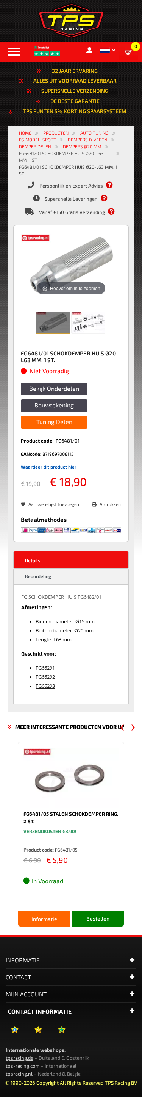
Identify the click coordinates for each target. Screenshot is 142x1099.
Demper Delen (35, 146)
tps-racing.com (22, 1066)
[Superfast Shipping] (108, 198)
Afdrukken (110, 504)
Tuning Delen (54, 421)
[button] (107, 50)
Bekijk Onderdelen (54, 388)
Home (25, 132)
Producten (56, 132)
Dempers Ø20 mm (82, 146)
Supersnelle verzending (74, 91)
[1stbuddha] (38, 1032)
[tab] (71, 559)
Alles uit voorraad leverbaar (75, 80)
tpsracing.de (19, 1058)
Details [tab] (32, 560)
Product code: (38, 850)
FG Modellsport (37, 139)
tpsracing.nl (19, 1074)
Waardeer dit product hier (48, 466)
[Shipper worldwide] (115, 211)
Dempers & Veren (87, 139)
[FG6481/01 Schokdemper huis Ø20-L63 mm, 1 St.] (53, 323)
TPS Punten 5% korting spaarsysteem (74, 111)
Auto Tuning (94, 132)
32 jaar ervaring (75, 71)
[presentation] (122, 727)
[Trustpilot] (61, 1032)
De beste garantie (75, 101)
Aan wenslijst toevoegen (53, 504)
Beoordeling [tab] (38, 576)
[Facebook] (14, 1032)
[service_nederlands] (113, 185)
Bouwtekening (54, 405)
